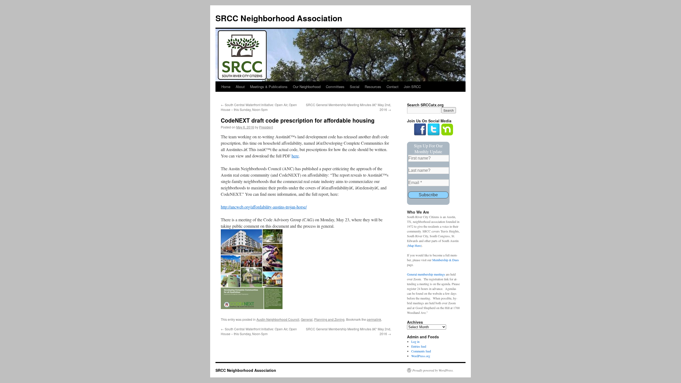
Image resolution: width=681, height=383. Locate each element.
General (307, 319)
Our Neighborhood (307, 86)
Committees (335, 86)
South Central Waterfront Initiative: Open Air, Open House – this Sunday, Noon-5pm (259, 107)
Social (354, 86)
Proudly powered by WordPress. (433, 370)
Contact (392, 86)
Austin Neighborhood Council (277, 319)
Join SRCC (412, 86)
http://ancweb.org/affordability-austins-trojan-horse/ (264, 207)
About (240, 86)
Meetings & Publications (269, 86)
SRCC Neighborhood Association (278, 18)
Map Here (414, 245)
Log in (415, 341)
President (266, 127)
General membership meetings (426, 274)
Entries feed (418, 346)
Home (225, 86)
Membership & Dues (445, 260)
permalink (374, 319)
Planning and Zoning (329, 319)
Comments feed (421, 351)
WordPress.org (420, 356)
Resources (373, 86)
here (295, 156)
